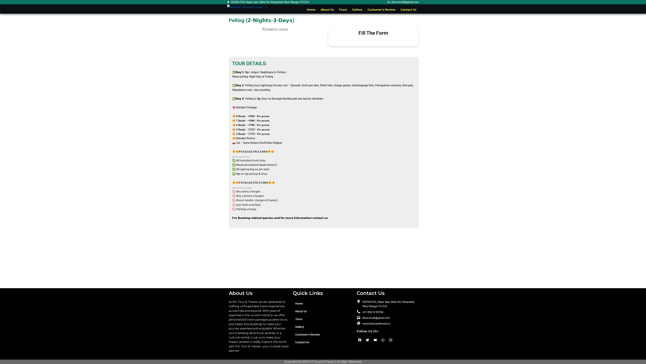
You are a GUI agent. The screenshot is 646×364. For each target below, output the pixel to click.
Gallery (357, 9)
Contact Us (408, 9)
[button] (232, 29)
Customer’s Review (381, 9)
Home (311, 9)
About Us (327, 9)
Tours (343, 9)
